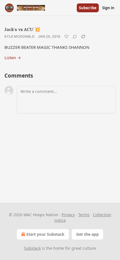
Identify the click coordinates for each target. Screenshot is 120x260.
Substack (32, 248)
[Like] (66, 36)
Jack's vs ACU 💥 (22, 29)
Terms (84, 214)
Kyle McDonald (19, 36)
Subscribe (88, 7)
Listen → (12, 57)
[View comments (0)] (74, 36)
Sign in (108, 7)
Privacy (68, 214)
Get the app (87, 234)
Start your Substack (45, 234)
